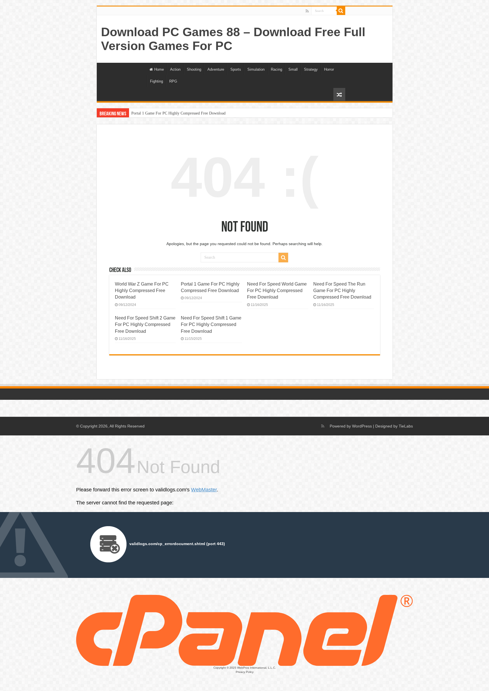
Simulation (256, 69)
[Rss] (307, 11)
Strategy (311, 69)
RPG (173, 81)
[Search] (341, 11)
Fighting (156, 81)
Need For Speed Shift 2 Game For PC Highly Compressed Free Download (145, 324)
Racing (276, 69)
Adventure (215, 69)
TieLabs (406, 426)
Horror (329, 69)
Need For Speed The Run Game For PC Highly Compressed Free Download (342, 290)
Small (293, 69)
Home (159, 69)
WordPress (362, 426)
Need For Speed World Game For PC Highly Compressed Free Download (277, 290)
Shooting (194, 69)
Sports (235, 69)
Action (175, 69)
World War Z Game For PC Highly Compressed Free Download (142, 290)
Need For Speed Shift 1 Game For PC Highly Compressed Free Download (211, 324)
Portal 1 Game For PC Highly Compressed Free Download (178, 113)
